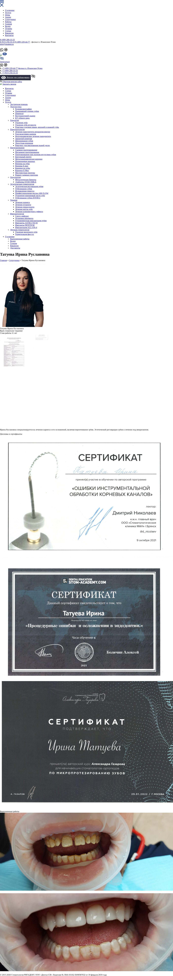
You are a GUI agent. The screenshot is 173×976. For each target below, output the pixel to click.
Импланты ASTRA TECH (26, 223)
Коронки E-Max (22, 170)
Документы (15, 248)
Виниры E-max (21, 166)
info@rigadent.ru (7, 44)
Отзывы (8, 28)
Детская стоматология (19, 230)
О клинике (9, 10)
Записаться (4, 62)
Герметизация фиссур (24, 234)
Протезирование (17, 148)
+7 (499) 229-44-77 (10, 68)
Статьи (8, 31)
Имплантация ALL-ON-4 (26, 227)
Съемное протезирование (26, 150)
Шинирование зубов (24, 141)
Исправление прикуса (24, 191)
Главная (3, 260)
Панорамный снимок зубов (27, 111)
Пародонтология (17, 129)
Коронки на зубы (22, 168)
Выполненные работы (19, 239)
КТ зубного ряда (22, 118)
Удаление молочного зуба (26, 232)
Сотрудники (10, 19)
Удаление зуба (21, 123)
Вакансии (9, 33)
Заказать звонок (9, 84)
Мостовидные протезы (25, 173)
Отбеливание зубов (23, 189)
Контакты (9, 35)
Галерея (8, 24)
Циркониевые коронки (25, 161)
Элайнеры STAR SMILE (25, 182)
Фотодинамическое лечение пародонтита (33, 136)
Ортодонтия (15, 177)
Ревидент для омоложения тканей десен (32, 145)
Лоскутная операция (24, 143)
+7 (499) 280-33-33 (10, 71)
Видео (8, 26)
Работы (8, 22)
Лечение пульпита (23, 205)
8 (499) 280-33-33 (7, 40)
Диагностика (15, 107)
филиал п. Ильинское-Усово (30, 68)
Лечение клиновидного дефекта (29, 211)
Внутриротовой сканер (25, 116)
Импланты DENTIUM (24, 225)
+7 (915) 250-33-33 (10, 73)
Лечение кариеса (22, 202)
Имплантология (17, 214)
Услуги (8, 13)
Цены (7, 15)
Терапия (13, 200)
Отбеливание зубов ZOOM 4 (27, 198)
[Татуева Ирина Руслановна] (23, 326)
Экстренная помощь (19, 104)
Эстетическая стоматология (22, 184)
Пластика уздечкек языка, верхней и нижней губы (37, 127)
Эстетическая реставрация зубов (29, 186)
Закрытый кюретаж (23, 139)
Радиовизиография (23, 109)
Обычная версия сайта (12, 82)
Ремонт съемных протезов (26, 175)
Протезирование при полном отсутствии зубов (35, 154)
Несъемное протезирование (27, 152)
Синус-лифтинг (22, 216)
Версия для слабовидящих (18, 77)
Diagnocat (19, 113)
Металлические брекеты (25, 180)
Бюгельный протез (23, 157)
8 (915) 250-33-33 (7, 42)
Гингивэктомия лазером (25, 134)
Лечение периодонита (24, 207)
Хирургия (14, 120)
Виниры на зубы (22, 164)
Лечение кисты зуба (24, 209)
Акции (8, 17)
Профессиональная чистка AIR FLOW (31, 193)
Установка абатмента (24, 218)
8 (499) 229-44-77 (22, 42)
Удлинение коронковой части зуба (30, 195)
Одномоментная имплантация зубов (31, 221)
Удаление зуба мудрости (25, 125)
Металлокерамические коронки (28, 159)
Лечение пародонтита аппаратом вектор (32, 132)
